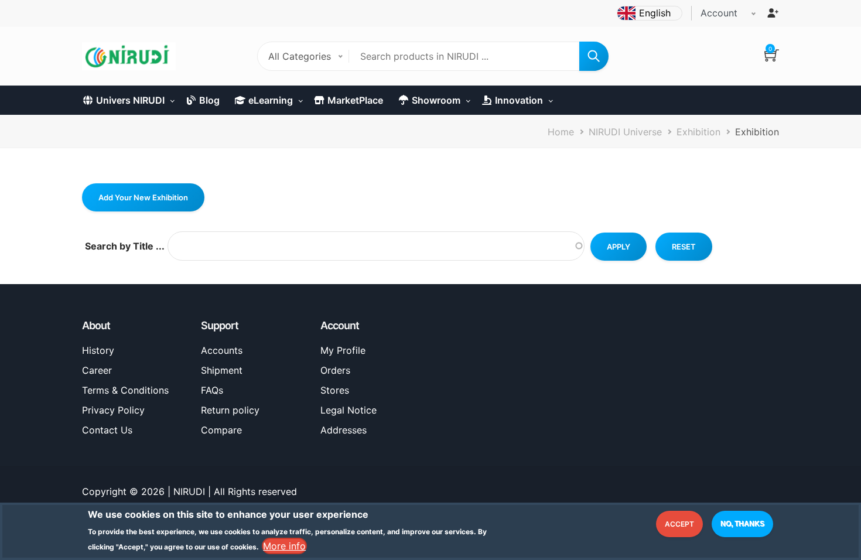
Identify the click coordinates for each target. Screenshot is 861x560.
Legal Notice (348, 410)
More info (284, 546)
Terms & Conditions (125, 390)
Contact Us (107, 430)
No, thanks (742, 524)
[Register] (772, 13)
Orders (335, 370)
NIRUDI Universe (625, 132)
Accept (679, 524)
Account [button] (719, 13)
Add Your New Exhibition (143, 197)
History (98, 350)
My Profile (342, 350)
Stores (334, 390)
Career (97, 370)
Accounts (221, 350)
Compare (221, 430)
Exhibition (698, 132)
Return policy (230, 410)
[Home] (129, 56)
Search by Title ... (125, 246)
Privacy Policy (113, 410)
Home (561, 132)
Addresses (343, 430)
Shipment (221, 370)
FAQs (212, 390)
